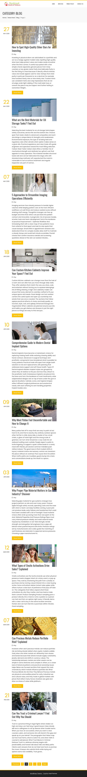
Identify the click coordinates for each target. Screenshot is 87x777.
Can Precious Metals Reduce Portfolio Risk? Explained (30, 640)
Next (44, 764)
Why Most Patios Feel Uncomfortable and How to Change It (31, 421)
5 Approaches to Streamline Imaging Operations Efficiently (29, 196)
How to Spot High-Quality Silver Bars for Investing (31, 49)
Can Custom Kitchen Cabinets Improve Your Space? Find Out (30, 271)
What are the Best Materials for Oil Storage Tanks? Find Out (29, 121)
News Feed (60, 4)
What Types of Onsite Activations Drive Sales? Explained (30, 567)
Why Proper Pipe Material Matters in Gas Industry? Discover (32, 492)
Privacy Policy (70, 4)
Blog (15, 54)
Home (53, 4)
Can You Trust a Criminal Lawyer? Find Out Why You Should (30, 715)
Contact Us (80, 4)
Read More (17, 92)
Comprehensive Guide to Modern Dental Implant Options (31, 344)
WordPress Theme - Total (38, 773)
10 (39, 764)
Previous (16, 764)
